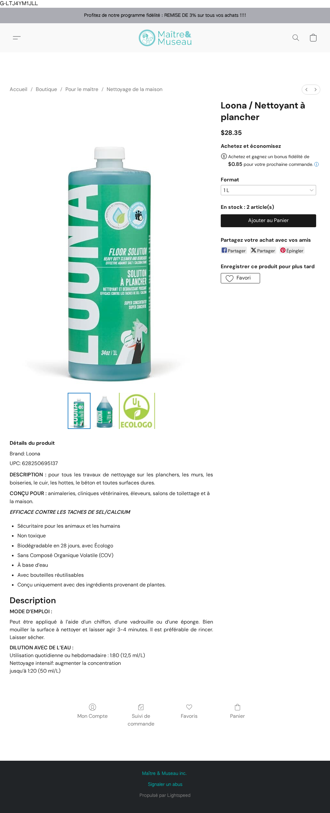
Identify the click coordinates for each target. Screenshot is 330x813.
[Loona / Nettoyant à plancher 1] (104, 411)
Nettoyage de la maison (134, 89)
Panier (237, 716)
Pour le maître (81, 89)
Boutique (46, 89)
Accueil (18, 89)
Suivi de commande (141, 720)
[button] (165, 37)
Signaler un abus (165, 784)
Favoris (189, 716)
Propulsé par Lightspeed (165, 795)
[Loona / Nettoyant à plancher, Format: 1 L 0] (79, 411)
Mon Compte (92, 716)
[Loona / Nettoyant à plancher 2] (137, 411)
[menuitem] (306, 89)
